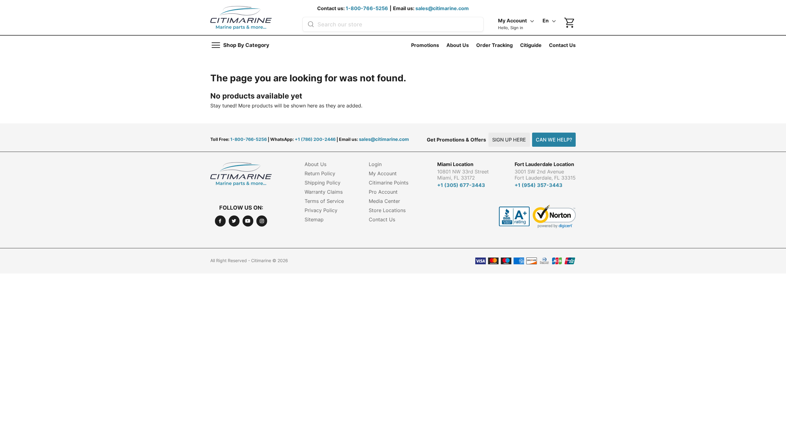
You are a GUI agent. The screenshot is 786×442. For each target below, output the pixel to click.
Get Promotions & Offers (456, 140)
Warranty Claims (324, 192)
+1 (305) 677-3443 (461, 185)
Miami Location (455, 164)
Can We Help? (554, 140)
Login (375, 164)
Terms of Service (324, 201)
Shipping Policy (322, 183)
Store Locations (387, 210)
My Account (383, 173)
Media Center (384, 201)
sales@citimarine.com (442, 8)
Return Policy (320, 173)
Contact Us (562, 45)
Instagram (261, 220)
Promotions (425, 45)
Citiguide (531, 45)
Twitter (234, 220)
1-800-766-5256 (367, 8)
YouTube (248, 220)
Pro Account (383, 192)
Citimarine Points (388, 183)
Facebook (220, 220)
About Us (457, 45)
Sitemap (314, 219)
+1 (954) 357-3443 (538, 185)
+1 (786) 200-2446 (315, 139)
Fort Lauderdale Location (544, 164)
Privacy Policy (321, 210)
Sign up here (509, 140)
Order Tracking (494, 45)
